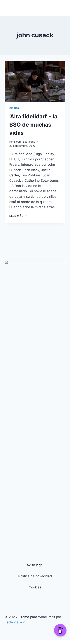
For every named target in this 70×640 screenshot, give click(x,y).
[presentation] (35, 81)
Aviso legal (35, 565)
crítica (14, 108)
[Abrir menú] (61, 8)
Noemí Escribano (24, 141)
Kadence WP (15, 622)
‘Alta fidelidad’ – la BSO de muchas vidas (33, 124)
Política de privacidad (35, 576)
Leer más (18, 215)
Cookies (35, 587)
